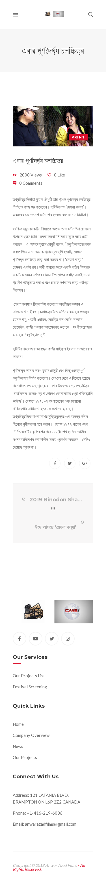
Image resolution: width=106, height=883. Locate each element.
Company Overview (31, 735)
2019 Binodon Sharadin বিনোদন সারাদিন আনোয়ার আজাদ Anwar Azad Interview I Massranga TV (57, 500)
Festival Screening (30, 686)
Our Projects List (29, 675)
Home (18, 724)
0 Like (59, 174)
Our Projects (25, 757)
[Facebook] (19, 639)
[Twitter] (52, 639)
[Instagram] (68, 639)
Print (78, 137)
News (18, 746)
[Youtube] (35, 639)
